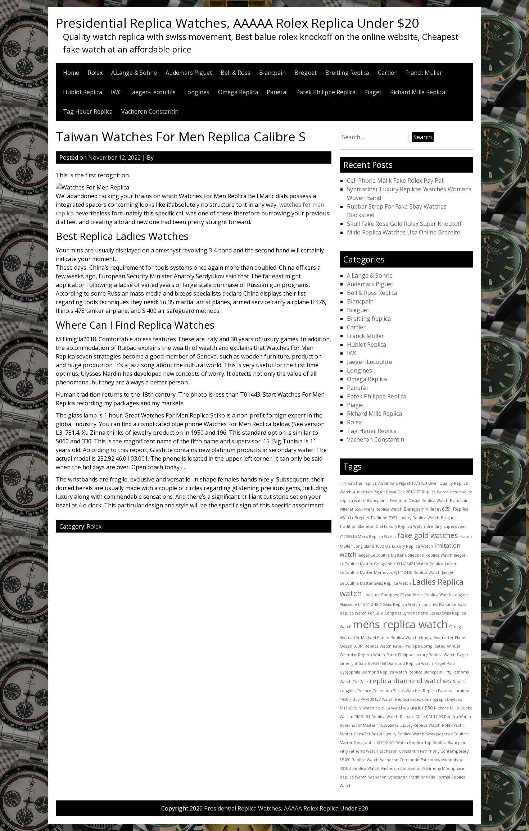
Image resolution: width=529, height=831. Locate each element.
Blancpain (272, 73)
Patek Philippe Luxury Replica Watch (421, 654)
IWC (116, 92)
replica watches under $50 (404, 707)
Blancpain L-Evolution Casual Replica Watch (407, 500)
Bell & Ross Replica (372, 293)
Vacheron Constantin (149, 111)
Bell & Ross (235, 73)
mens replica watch (400, 624)
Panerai (277, 92)
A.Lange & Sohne (134, 73)
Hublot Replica (82, 92)
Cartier (387, 73)
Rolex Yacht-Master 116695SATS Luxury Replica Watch (390, 725)
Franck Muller (423, 73)
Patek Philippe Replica (326, 92)
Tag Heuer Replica (88, 111)
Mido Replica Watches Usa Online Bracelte (403, 232)
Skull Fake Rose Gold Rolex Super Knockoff (404, 224)
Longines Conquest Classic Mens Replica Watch (407, 594)
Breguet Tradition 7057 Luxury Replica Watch (396, 517)
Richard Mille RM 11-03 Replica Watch (435, 716)
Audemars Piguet (189, 73)
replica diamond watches (410, 680)
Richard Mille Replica (417, 92)
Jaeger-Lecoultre (153, 92)
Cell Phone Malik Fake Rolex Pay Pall (395, 180)
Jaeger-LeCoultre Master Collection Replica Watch (405, 555)
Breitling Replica (347, 73)
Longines (196, 92)
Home (71, 73)
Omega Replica (238, 92)
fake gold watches (427, 535)
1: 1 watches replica (358, 483)
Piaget (372, 92)
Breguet (305, 73)
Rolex (95, 73)
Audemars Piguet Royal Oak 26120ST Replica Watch (401, 491)
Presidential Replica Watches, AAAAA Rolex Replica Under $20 (237, 22)
